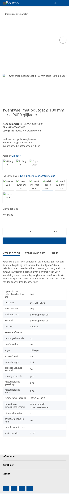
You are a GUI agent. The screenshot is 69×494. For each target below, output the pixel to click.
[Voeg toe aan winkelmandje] (5, 24)
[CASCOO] (12, 3)
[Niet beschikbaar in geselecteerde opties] (34, 164)
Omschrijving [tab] (11, 253)
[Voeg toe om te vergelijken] (62, 40)
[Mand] (63, 3)
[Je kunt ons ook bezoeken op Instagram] (21, 488)
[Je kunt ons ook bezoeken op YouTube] (13, 488)
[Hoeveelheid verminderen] (6, 231)
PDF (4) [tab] (55, 253)
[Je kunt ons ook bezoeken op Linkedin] (29, 488)
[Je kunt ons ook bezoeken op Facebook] (6, 488)
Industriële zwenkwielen (28, 130)
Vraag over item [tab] (35, 253)
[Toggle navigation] (4, 2)
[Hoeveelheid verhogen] (62, 231)
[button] (49, 3)
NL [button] (55, 3)
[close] (63, 29)
